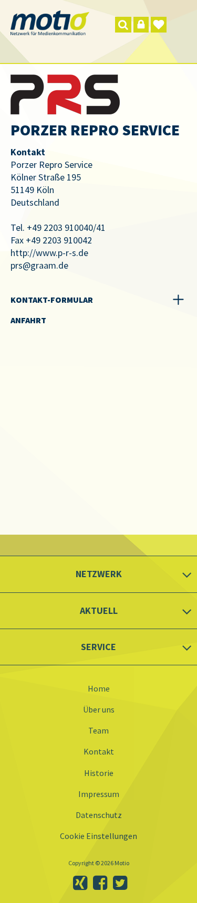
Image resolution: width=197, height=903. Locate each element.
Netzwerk (99, 574)
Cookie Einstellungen (98, 836)
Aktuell (99, 610)
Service (98, 647)
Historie (98, 773)
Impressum (98, 794)
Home (99, 688)
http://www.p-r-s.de (49, 253)
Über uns (99, 709)
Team (98, 730)
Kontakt (99, 751)
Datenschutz (99, 815)
